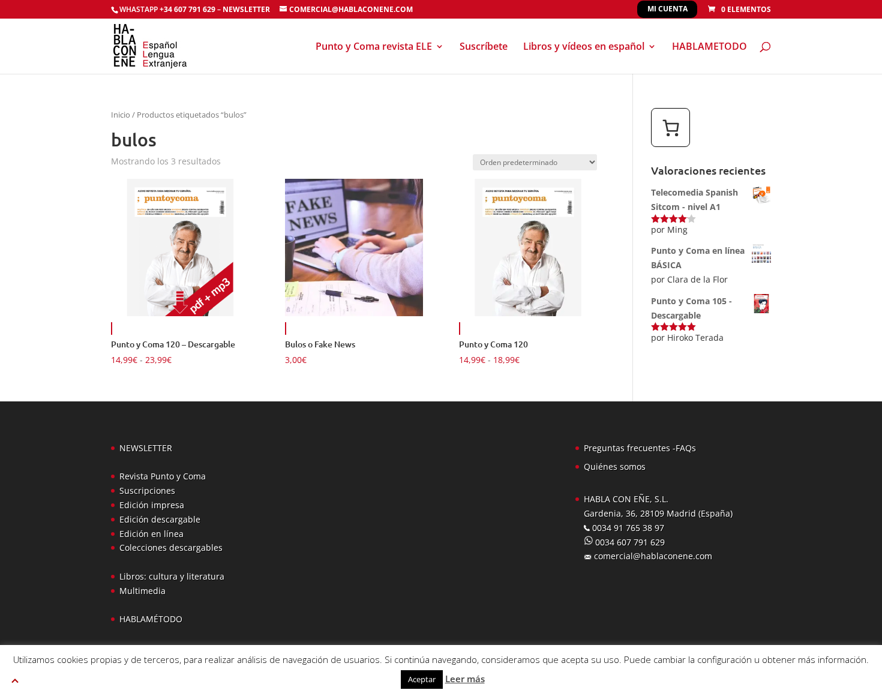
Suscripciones (147, 490)
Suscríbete (484, 47)
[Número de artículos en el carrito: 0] (670, 127)
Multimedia (142, 590)
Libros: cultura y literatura (171, 576)
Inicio (120, 114)
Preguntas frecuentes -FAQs (640, 448)
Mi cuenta (667, 9)
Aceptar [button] (422, 679)
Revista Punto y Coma (162, 476)
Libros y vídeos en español (583, 47)
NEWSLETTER (246, 9)
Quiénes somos (615, 466)
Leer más (465, 679)
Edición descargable (159, 519)
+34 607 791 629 (186, 9)
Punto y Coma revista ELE (374, 47)
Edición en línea (151, 533)
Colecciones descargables (171, 547)
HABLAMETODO (709, 47)
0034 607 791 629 (629, 542)
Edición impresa (151, 505)
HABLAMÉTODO (150, 619)
